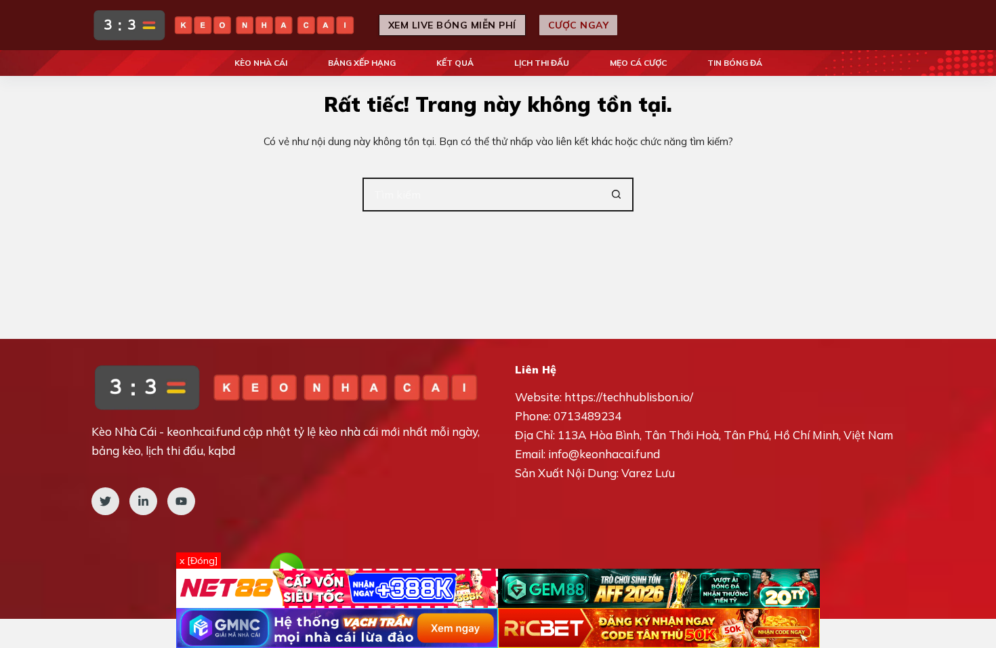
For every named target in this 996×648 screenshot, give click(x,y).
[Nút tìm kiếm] (617, 194)
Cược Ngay (578, 25)
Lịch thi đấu (541, 63)
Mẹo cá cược (638, 63)
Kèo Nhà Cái (260, 63)
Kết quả (455, 63)
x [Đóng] (198, 560)
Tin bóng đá (734, 63)
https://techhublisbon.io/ (628, 397)
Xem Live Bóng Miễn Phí (452, 25)
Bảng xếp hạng (362, 63)
